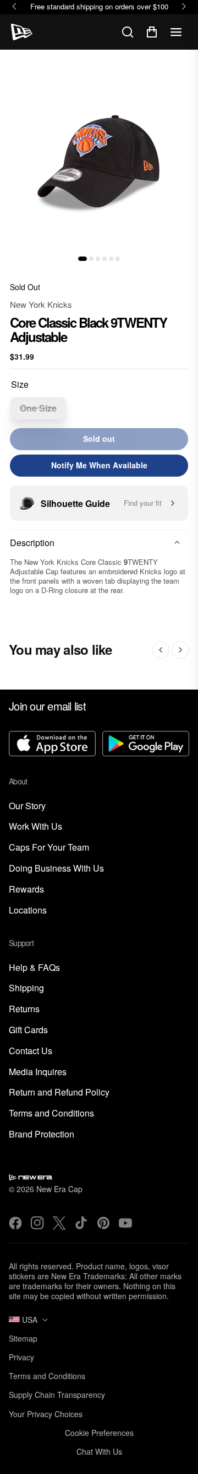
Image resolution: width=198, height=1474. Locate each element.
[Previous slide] (160, 650)
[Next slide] (180, 650)
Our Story (27, 806)
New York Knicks (41, 304)
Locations (28, 910)
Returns (24, 1009)
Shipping (26, 988)
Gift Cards (28, 1030)
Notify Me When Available (99, 465)
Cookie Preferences (99, 1433)
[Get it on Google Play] (145, 745)
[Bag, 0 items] (152, 32)
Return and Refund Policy (59, 1092)
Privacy (21, 1357)
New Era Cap (59, 1188)
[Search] (128, 32)
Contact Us (30, 1051)
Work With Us (35, 826)
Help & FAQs (34, 968)
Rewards (26, 889)
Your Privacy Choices (45, 1414)
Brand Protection (41, 1134)
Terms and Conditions (51, 1113)
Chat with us (99, 1451)
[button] (82, 259)
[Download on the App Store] (52, 745)
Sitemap (23, 1338)
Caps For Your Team (49, 847)
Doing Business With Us (56, 868)
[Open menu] (176, 32)
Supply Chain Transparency (57, 1395)
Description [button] (32, 542)
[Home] (21, 32)
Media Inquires (38, 1072)
